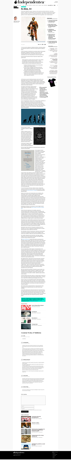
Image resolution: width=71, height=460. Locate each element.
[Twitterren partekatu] (39, 44)
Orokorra (15, 6)
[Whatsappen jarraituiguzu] (54, 5)
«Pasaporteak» (35, 324)
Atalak (20, 5)
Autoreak (17, 5)
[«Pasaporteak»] (26, 326)
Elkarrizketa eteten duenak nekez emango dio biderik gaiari (52, 25)
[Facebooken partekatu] (41, 44)
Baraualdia (45, 5)
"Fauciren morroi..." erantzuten (53, 58)
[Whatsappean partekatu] (45, 44)
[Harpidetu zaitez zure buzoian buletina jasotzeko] (48, 5)
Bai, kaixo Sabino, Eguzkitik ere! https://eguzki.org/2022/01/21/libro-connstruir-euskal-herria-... (53, 56)
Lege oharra (54, 453)
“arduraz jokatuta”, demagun (32, 190)
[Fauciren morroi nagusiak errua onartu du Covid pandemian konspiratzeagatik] (26, 431)
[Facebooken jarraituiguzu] (53, 5)
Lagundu (39, 5)
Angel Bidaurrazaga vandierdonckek (54, 59)
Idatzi (37, 5)
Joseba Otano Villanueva (51, 32)
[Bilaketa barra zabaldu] (57, 5)
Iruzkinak (30, 5)
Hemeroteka (26, 5)
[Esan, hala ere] (26, 320)
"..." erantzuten (55, 53)
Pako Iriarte (49, 27)
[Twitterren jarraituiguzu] (49, 5)
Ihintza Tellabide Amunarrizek (53, 71)
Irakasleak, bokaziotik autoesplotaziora (36, 417)
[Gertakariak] (26, 314)
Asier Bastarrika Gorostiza (35, 437)
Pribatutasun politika (55, 454)
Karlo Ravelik (55, 54)
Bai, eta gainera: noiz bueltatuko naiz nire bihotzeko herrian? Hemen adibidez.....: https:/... (52, 51)
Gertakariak (34, 311)
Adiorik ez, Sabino (35, 422)
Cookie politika (54, 455)
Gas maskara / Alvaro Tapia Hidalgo (41, 41)
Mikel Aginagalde (34, 306)
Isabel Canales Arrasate (34, 325)
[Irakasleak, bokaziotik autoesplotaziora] (26, 419)
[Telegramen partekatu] (43, 44)
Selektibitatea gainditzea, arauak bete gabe (38, 444)
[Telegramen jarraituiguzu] (52, 5)
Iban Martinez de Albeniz (35, 418)
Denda (42, 5)
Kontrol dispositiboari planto (38, 305)
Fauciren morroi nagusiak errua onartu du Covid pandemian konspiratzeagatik (38, 430)
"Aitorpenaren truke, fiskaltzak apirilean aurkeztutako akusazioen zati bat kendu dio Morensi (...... (53, 73)
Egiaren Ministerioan (25, 239)
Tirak (23, 5)
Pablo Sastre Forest (34, 319)
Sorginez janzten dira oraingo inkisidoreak (38, 436)
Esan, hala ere (34, 318)
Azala (14, 5)
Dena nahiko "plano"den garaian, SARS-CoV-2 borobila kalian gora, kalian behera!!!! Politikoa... (53, 68)
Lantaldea (34, 5)
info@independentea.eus (17, 455)
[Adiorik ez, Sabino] (26, 425)
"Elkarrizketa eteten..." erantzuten (53, 48)
